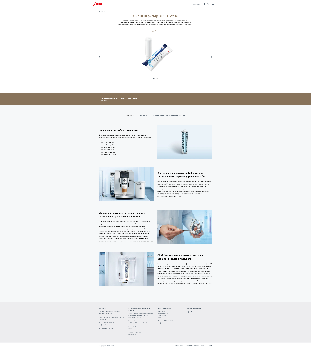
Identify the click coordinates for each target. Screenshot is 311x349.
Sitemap (210, 345)
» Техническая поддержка (106, 328)
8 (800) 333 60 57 (109, 323)
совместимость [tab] (143, 115)
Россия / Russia (196, 4)
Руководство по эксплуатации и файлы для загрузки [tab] (169, 115)
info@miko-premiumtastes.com (166, 323)
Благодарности (178, 345)
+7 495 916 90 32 (168, 321)
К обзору (103, 11)
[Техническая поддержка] (205, 4)
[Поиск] (208, 4)
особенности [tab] (130, 115)
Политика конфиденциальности (195, 345)
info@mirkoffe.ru (103, 325)
